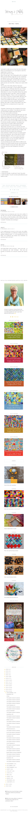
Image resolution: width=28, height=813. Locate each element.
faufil (17, 185)
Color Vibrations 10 (11, 705)
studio (7, 186)
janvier (9, 781)
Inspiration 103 (10, 714)
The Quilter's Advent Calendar (13, 697)
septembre (10, 767)
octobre (10, 765)
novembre (10, 763)
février (9, 780)
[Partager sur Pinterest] (14, 189)
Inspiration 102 (10, 736)
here (15, 313)
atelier (8, 185)
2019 (7, 678)
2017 (7, 682)
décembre (10, 692)
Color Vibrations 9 (11, 743)
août (8, 769)
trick (11, 186)
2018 (7, 680)
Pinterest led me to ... (11, 728)
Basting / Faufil (10, 747)
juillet (9, 771)
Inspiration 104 (10, 694)
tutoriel (24, 186)
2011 (7, 784)
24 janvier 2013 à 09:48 (7, 246)
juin (8, 772)
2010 (7, 786)
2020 (7, 676)
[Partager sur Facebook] (12, 189)
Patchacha (3, 210)
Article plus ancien (21, 280)
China (8, 696)
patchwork (23, 185)
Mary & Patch (7, 810)
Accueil (14, 280)
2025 (7, 669)
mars (9, 778)
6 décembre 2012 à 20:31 (8, 228)
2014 (7, 687)
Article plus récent (6, 280)
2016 (7, 683)
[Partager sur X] (10, 189)
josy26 (2, 245)
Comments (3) (14, 192)
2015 (7, 685)
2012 (7, 691)
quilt (3, 186)
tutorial (19, 186)
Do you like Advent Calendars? (13, 732)
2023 (7, 671)
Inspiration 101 (10, 757)
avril (9, 776)
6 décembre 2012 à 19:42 (7, 211)
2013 (7, 689)
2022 (7, 673)
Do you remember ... (11, 710)
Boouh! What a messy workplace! (14, 752)
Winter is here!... (10, 719)
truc (15, 186)
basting (13, 185)
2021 (7, 674)
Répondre (3, 222)
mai (8, 774)
